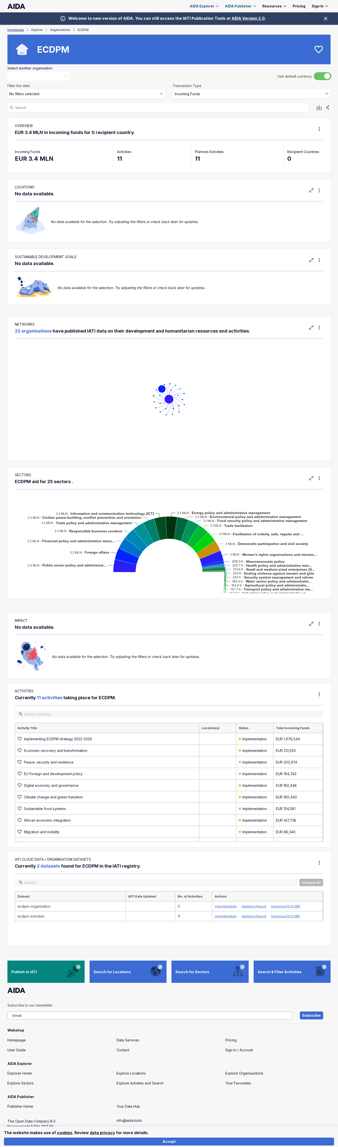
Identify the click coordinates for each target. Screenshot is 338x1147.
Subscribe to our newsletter (30, 1005)
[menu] (319, 129)
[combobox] (35, 76)
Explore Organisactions (244, 1073)
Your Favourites (238, 1083)
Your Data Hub (128, 1106)
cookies (64, 1132)
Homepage (16, 1040)
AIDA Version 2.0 (248, 18)
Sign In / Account (239, 1050)
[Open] (65, 76)
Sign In (318, 6)
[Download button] (319, 108)
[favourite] (319, 49)
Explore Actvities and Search (140, 1083)
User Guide (16, 1050)
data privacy (102, 1132)
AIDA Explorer (202, 6)
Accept (169, 1141)
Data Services (128, 1040)
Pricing (299, 6)
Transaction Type (187, 86)
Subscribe (311, 1015)
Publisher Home (20, 1106)
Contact (123, 1050)
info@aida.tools (129, 1120)
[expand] (311, 190)
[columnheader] (107, 728)
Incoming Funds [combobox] (187, 94)
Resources (272, 6)
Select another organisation (29, 68)
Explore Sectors (20, 1083)
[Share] (328, 108)
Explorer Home (19, 1073)
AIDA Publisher (238, 6)
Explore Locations (131, 1073)
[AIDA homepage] (16, 6)
